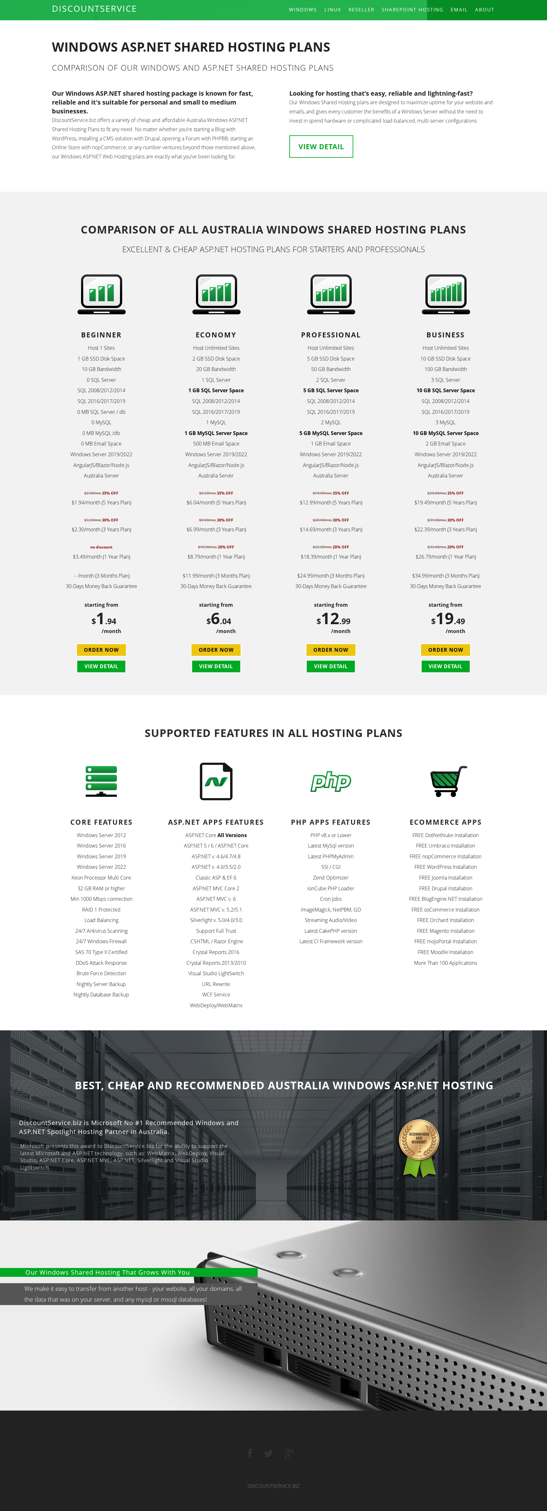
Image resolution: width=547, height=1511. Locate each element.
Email (459, 9)
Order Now (101, 649)
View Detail (321, 146)
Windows (303, 9)
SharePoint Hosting (412, 9)
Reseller (361, 9)
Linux (332, 9)
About (484, 9)
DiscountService (94, 8)
